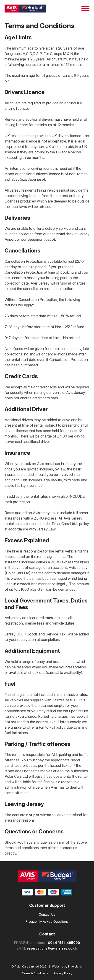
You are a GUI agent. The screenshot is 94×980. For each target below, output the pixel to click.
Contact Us (47, 914)
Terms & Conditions (35, 973)
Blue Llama (75, 966)
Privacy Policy (63, 973)
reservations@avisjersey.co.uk (52, 948)
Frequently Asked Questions (47, 921)
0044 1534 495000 (64, 943)
